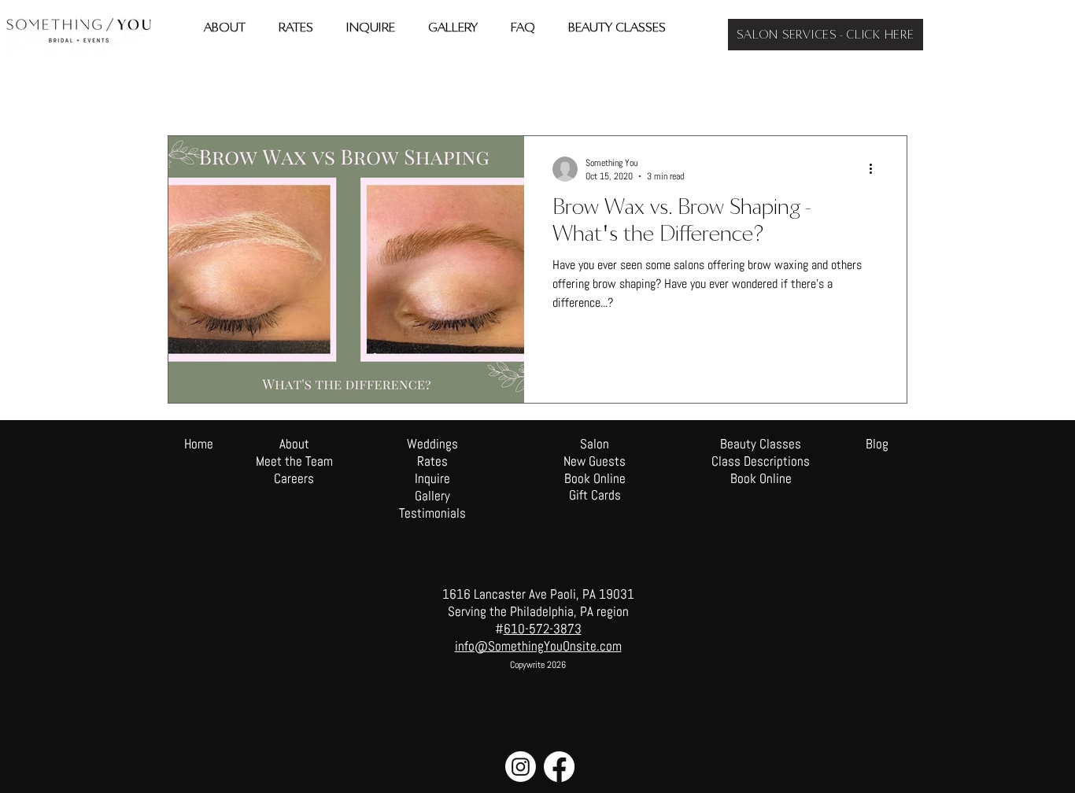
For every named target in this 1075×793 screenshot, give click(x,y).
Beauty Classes (760, 443)
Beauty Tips (312, 88)
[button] (887, 90)
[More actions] (875, 169)
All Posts (185, 88)
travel (246, 88)
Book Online (761, 478)
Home (198, 443)
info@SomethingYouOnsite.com (538, 646)
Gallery (432, 495)
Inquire (432, 478)
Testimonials (432, 513)
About (294, 443)
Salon (448, 88)
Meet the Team (294, 461)
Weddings (386, 88)
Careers (294, 478)
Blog (877, 443)
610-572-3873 (543, 628)
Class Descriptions (760, 461)
